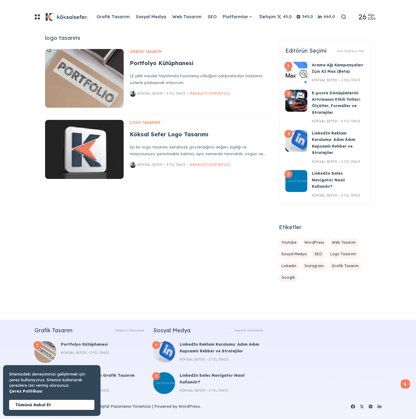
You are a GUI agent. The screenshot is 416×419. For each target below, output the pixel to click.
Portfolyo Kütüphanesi (161, 63)
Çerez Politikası (25, 391)
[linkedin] (379, 406)
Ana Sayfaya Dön (351, 51)
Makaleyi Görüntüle (210, 93)
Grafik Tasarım (146, 51)
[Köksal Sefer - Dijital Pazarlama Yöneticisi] (66, 17)
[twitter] (362, 406)
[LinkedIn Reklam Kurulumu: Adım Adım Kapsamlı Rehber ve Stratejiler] (296, 141)
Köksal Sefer (150, 93)
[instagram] (370, 406)
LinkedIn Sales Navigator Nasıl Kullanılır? (328, 180)
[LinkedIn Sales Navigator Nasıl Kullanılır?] (296, 181)
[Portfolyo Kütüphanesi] (84, 78)
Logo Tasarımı (145, 122)
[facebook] (353, 406)
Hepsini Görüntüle (130, 330)
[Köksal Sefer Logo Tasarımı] (84, 149)
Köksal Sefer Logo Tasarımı (169, 134)
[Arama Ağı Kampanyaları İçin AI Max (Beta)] (296, 73)
